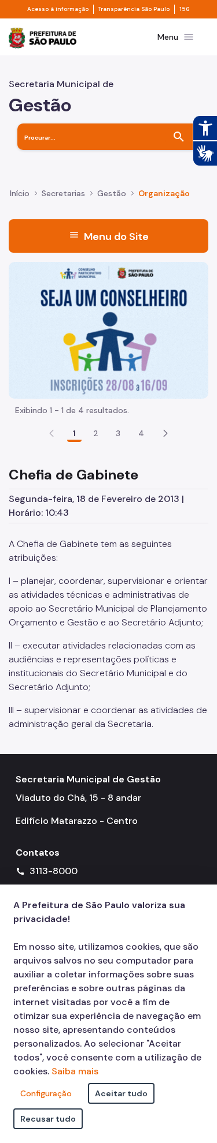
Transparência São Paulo (134, 9)
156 (184, 9)
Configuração (46, 1093)
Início (20, 193)
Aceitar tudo (121, 1093)
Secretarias (63, 193)
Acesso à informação (58, 9)
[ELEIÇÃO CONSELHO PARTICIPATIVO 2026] (108, 329)
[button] (165, 433)
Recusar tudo (48, 1119)
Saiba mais (75, 1071)
